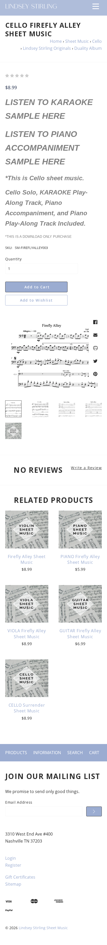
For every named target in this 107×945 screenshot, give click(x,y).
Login (10, 858)
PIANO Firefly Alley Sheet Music (80, 559)
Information (47, 752)
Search (75, 752)
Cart (94, 752)
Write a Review (86, 467)
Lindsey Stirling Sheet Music (43, 927)
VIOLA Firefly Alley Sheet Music (27, 633)
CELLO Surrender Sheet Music (27, 708)
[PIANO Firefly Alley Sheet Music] (80, 529)
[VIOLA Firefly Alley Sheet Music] (26, 604)
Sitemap (13, 884)
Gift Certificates (20, 877)
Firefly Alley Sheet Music (27, 559)
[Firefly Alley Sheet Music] (26, 529)
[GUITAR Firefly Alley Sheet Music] (80, 604)
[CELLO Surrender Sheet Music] (26, 678)
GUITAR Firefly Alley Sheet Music (80, 633)
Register (13, 865)
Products (16, 752)
